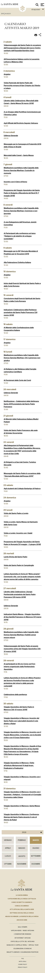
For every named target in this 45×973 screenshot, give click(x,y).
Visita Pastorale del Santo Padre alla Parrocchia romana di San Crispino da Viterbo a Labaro (22, 85)
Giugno (35, 848)
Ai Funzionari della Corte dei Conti (17, 380)
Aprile (8, 848)
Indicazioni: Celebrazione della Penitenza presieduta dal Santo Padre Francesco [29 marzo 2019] (20, 312)
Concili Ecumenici (22, 906)
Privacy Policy (22, 967)
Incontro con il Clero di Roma (15, 182)
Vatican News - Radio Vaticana (22, 930)
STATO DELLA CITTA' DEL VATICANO (22, 941)
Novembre (21, 864)
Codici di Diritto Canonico (22, 902)
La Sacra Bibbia (22, 895)
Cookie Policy (22, 964)
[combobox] (22, 832)
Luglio (8, 856)
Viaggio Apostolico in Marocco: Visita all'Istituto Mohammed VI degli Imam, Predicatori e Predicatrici (19, 765)
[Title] (40, 35)
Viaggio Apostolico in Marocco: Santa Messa (22, 806)
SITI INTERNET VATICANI (22, 938)
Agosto (21, 856)
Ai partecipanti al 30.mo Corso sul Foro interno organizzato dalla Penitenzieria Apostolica (19, 666)
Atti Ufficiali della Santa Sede (22, 909)
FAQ (22, 958)
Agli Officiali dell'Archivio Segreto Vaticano (21, 123)
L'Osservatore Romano (22, 934)
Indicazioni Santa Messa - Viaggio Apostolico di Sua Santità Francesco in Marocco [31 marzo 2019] (22, 617)
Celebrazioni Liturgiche (22, 948)
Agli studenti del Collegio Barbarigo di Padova (22, 488)
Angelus (7, 74)
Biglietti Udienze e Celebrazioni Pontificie (22, 952)
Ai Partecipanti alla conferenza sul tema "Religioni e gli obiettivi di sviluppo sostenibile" (19, 236)
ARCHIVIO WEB (22, 920)
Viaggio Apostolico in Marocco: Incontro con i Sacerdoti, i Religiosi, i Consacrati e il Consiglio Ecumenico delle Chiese (22, 794)
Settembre (36, 856)
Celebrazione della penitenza (15, 694)
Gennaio (8, 840)
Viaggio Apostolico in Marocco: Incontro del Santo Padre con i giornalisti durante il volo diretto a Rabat (21, 721)
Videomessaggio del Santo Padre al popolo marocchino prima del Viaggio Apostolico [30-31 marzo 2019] (22, 648)
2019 (2, 13)
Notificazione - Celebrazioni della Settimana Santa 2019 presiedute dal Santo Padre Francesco (21, 404)
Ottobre (8, 864)
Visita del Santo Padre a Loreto (16, 513)
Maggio (21, 848)
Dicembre (36, 864)
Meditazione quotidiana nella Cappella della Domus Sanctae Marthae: (21, 170)
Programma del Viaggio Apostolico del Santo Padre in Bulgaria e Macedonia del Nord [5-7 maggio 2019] (22, 193)
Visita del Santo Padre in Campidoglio (19, 565)
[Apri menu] (42, 4)
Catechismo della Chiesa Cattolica (22, 899)
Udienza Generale (11, 135)
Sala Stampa (22, 927)
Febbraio (22, 840)
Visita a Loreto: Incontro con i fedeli (18, 533)
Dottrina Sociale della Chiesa (22, 913)
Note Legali (22, 961)
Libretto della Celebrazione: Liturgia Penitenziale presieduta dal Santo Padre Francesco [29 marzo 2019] (19, 594)
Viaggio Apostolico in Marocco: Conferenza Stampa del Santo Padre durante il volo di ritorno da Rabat (21, 817)
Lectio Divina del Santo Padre (15, 557)
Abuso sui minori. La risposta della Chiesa (22, 916)
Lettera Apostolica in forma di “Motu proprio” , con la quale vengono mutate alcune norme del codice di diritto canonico (22, 576)
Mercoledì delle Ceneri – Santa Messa (19, 155)
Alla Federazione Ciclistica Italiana (17, 262)
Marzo (8, 13)
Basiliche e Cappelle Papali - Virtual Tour (22, 945)
